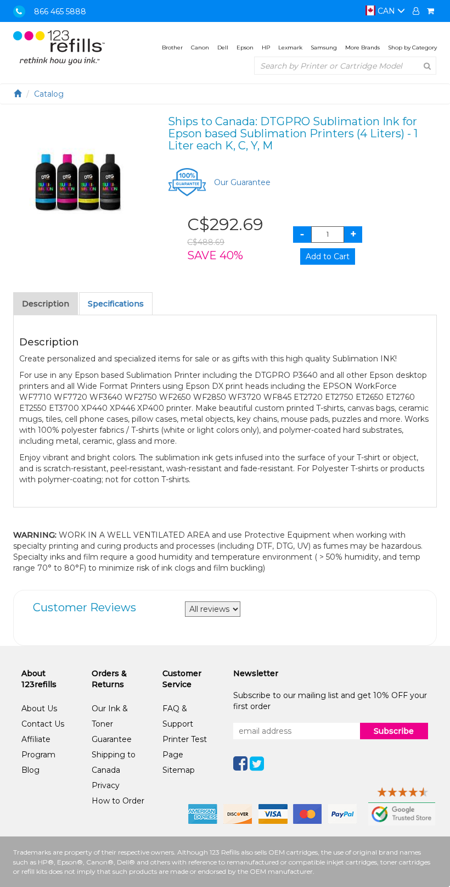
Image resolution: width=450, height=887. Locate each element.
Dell (222, 47)
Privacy (106, 785)
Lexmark (290, 47)
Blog (30, 770)
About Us (39, 708)
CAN (386, 11)
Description (45, 304)
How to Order (118, 801)
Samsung (324, 47)
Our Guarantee (242, 182)
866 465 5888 (60, 11)
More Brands (362, 47)
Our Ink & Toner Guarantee (112, 724)
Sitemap (178, 770)
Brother (172, 47)
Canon (200, 47)
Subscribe (394, 731)
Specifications (116, 304)
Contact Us (42, 724)
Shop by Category (412, 47)
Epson (245, 47)
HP (266, 47)
